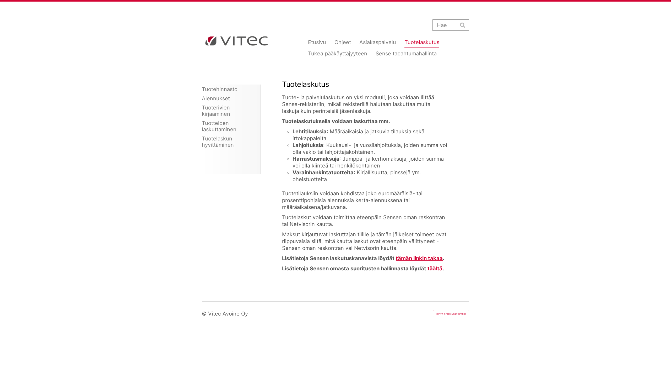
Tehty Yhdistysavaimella (451, 313)
